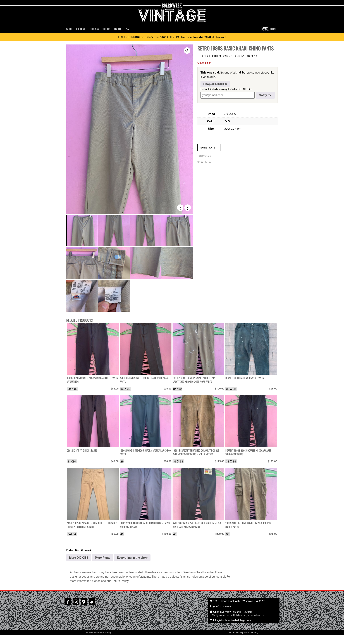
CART (273, 29)
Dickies (206, 155)
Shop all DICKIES (215, 84)
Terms (246, 632)
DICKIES (230, 114)
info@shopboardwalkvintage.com (231, 620)
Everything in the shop (132, 557)
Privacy (254, 632)
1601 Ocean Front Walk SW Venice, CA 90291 (239, 601)
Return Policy (120, 581)
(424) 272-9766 (221, 606)
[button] (187, 50)
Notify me (265, 95)
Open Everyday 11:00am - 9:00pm (239, 613)
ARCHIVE (80, 29)
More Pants (209, 147)
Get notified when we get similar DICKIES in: (226, 89)
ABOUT (117, 29)
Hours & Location (99, 29)
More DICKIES (79, 557)
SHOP (69, 29)
